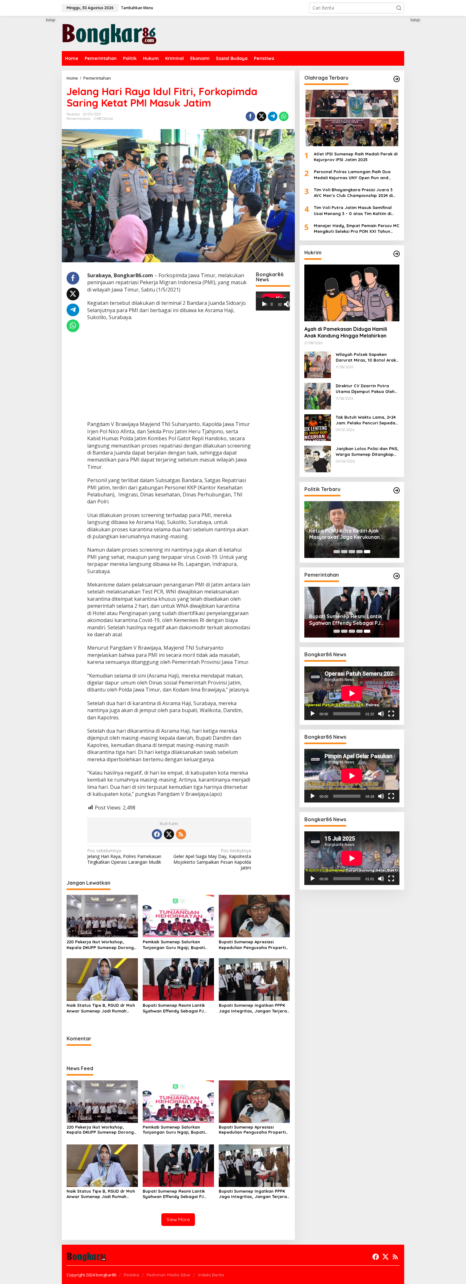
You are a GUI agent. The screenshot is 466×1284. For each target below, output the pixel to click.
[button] (398, 8)
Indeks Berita (211, 1274)
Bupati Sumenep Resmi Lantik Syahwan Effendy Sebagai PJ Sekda (174, 1008)
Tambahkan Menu (137, 7)
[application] (273, 301)
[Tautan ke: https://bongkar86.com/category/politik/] (396, 490)
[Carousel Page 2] (344, 551)
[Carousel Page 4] (359, 551)
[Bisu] (381, 714)
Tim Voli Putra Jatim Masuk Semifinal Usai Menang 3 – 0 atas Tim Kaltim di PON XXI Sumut (353, 210)
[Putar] (264, 304)
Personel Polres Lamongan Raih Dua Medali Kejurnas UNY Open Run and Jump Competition (352, 174)
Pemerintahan (79, 118)
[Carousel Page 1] (336, 551)
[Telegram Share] (272, 116)
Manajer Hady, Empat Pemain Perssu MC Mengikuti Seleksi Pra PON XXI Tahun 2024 (356, 228)
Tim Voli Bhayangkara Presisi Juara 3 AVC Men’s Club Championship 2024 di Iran (353, 192)
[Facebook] (157, 834)
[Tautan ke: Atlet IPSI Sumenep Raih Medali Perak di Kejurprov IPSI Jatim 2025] (351, 118)
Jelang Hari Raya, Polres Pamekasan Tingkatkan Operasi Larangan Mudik (124, 856)
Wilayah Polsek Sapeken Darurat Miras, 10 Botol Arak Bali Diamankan (366, 357)
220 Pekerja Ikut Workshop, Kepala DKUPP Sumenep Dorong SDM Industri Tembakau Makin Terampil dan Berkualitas (100, 944)
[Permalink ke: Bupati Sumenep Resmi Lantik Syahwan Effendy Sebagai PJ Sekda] (178, 979)
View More (178, 1219)
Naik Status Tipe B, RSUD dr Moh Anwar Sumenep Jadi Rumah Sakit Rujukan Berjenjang (101, 1008)
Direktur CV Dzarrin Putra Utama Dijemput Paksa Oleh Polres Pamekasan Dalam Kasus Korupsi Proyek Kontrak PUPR (367, 388)
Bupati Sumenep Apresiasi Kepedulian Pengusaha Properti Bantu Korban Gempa (252, 944)
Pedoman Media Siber (169, 1274)
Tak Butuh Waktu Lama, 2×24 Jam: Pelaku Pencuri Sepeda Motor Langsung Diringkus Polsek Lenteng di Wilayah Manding (366, 420)
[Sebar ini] (250, 116)
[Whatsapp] (283, 116)
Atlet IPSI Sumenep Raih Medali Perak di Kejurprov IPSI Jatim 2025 (356, 156)
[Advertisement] (38, 132)
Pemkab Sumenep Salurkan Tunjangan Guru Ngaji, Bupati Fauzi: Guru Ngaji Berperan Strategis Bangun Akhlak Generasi (174, 944)
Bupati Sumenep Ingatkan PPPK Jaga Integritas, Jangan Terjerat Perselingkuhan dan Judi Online (254, 1008)
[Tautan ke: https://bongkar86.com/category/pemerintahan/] (396, 576)
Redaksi (131, 1274)
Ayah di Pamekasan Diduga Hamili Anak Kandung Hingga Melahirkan (345, 332)
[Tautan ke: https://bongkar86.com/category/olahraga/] (396, 79)
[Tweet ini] (261, 116)
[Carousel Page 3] (352, 551)
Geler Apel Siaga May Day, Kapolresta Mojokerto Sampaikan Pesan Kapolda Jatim (212, 859)
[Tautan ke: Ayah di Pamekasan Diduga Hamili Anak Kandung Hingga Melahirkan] (351, 293)
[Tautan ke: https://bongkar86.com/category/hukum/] (396, 254)
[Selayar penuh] (289, 304)
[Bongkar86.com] (109, 33)
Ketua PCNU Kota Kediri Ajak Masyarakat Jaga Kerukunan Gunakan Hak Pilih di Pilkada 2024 (350, 534)
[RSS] (181, 834)
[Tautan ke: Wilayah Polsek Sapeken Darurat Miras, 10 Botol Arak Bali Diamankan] (317, 364)
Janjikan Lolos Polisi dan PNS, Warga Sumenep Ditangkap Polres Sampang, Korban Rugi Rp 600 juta (367, 451)
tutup (50, 20)
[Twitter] (169, 834)
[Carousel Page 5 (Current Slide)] (367, 551)
